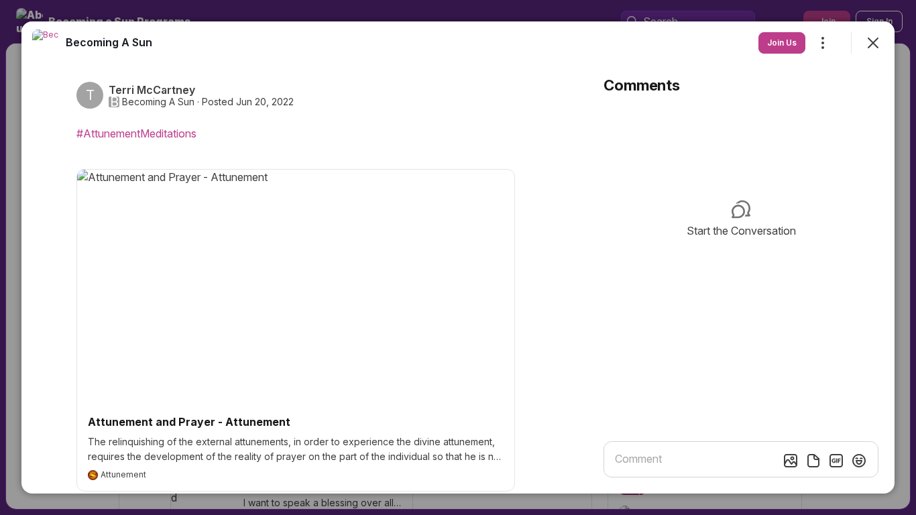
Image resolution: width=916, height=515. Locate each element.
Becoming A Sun (158, 102)
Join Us (782, 43)
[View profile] (45, 43)
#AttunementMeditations (136, 133)
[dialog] (458, 257)
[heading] (109, 42)
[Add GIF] (836, 460)
